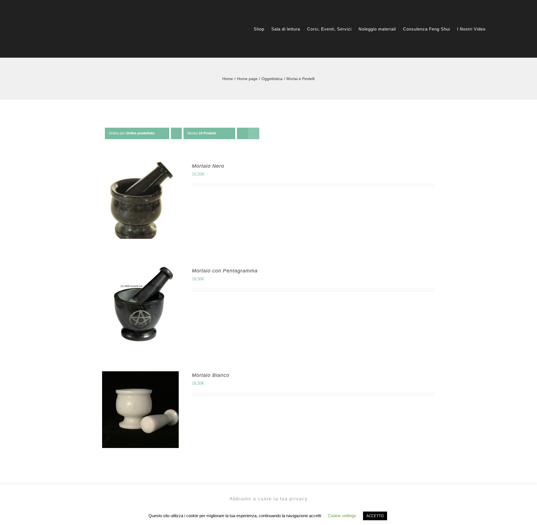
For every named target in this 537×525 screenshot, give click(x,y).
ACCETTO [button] (375, 516)
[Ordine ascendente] (176, 133)
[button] (507, 29)
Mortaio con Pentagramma (225, 271)
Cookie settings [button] (342, 515)
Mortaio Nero (208, 166)
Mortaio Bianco (210, 375)
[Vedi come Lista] (253, 133)
